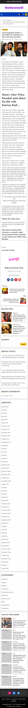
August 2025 (5, 445)
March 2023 (4, 539)
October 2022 (5, 555)
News (19, 324)
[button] (1, 14)
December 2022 (5, 549)
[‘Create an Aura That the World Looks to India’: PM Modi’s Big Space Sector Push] (6, 623)
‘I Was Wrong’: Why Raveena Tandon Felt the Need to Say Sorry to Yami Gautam (19, 317)
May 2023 (4, 533)
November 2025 (6, 436)
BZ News (4, 585)
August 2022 (5, 562)
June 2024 (4, 491)
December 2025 (5, 432)
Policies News (5, 605)
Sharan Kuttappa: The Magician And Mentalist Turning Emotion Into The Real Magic (18, 682)
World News (5, 608)
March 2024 (4, 500)
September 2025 (6, 442)
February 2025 (5, 465)
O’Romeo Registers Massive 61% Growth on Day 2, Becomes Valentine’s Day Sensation (19, 330)
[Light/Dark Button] (20, 14)
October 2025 (5, 439)
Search (5, 339)
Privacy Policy (21, 699)
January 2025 (5, 468)
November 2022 (6, 552)
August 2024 (5, 484)
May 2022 (4, 565)
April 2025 (4, 458)
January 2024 (5, 507)
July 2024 (4, 487)
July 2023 (4, 526)
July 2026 (4, 410)
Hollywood (4, 595)
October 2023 (5, 516)
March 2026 (4, 423)
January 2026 (5, 429)
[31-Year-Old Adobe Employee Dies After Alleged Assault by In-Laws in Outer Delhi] (6, 646)
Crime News (5, 589)
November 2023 (6, 513)
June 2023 (4, 529)
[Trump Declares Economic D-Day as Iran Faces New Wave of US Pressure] (6, 669)
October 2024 (5, 478)
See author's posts (14, 275)
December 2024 (5, 471)
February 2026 (5, 426)
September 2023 (6, 520)
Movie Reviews (5, 598)
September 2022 (6, 559)
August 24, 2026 (18, 627)
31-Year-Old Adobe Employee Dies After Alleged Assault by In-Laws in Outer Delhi (19, 646)
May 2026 (4, 416)
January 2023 (5, 546)
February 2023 (5, 542)
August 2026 (5, 406)
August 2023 (5, 523)
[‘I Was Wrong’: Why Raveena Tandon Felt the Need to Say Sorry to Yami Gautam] (6, 317)
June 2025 (4, 452)
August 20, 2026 (18, 674)
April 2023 (4, 536)
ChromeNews (10, 706)
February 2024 (5, 504)
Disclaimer (13, 701)
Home (3, 699)
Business (3, 582)
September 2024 (6, 481)
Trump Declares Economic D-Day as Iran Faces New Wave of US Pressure (19, 669)
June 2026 (4, 413)
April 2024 (4, 497)
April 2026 (4, 419)
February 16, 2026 (18, 322)
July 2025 (4, 448)
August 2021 (5, 568)
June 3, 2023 (19, 39)
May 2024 (4, 494)
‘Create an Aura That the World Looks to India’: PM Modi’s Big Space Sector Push (19, 623)
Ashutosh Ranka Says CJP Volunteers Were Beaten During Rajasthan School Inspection (19, 659)
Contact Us (14, 699)
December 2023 (5, 510)
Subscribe (26, 14)
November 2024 (6, 474)
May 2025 (4, 455)
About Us (8, 699)
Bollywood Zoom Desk (8, 39)
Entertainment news (7, 592)
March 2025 (4, 461)
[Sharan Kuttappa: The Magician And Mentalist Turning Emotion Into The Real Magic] (6, 681)
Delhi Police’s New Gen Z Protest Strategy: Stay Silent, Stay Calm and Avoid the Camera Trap (13, 363)
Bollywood (5, 29)
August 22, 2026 (18, 650)
